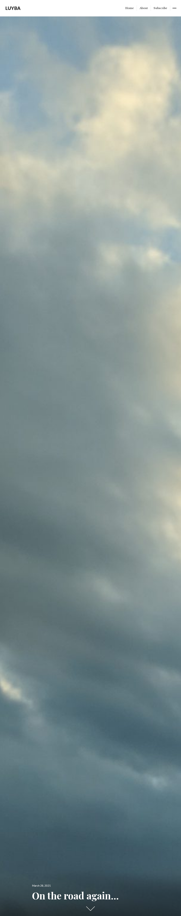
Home (129, 8)
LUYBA (13, 8)
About (144, 8)
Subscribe (160, 8)
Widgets (174, 10)
